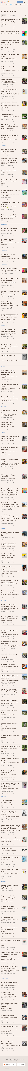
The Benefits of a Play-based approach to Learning (10, 437)
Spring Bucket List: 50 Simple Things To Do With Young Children (10, 954)
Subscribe (19, 2)
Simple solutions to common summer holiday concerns (10, 388)
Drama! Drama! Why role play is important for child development (10, 784)
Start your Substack (10, 1064)
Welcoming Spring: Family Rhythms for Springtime (9, 967)
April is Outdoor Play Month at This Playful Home (10, 23)
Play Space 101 (5, 993)
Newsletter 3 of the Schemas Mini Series (9, 909)
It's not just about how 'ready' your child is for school (9, 608)
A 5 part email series (6, 535)
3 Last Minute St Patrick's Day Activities (10, 203)
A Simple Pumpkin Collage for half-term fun (9, 302)
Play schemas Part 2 (7, 906)
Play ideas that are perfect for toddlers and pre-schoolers (8, 283)
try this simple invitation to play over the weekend (10, 117)
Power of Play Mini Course (9, 580)
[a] (24, 643)
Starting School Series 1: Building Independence (8, 544)
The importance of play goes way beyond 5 (9, 451)
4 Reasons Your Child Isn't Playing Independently (9, 159)
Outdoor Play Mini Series (9, 700)
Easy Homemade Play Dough (10, 31)
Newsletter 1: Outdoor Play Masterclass (8, 715)
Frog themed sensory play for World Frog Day (10, 191)
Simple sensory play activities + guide (7, 801)
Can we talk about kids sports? (8, 356)
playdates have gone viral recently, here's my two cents (9, 399)
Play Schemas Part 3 (7, 896)
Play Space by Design (8, 1015)
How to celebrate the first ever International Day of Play (8, 414)
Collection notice (14, 1060)
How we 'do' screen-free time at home (10, 460)
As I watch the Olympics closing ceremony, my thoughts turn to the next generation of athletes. (9, 359)
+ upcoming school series (7, 128)
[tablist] (8, 15)
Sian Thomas (12, 26)
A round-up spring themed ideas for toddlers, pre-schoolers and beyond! (10, 94)
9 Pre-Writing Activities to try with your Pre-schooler (9, 125)
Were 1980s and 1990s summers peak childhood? (9, 347)
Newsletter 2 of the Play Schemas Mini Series (9, 919)
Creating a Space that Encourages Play (8, 1042)
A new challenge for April (7, 151)
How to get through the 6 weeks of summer (9, 376)
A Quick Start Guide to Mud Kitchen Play (9, 136)
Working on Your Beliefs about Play (9, 642)
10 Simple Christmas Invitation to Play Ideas (8, 240)
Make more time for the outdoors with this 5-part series (9, 702)
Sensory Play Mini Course (9, 591)
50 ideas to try (4, 172)
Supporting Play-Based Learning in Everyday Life (9, 690)
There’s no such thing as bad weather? (10, 736)
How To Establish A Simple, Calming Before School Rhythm (9, 1004)
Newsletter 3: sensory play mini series (10, 830)
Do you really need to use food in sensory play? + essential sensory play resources (10, 826)
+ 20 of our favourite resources (9, 139)
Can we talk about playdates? (10, 397)
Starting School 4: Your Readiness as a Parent (8, 605)
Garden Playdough (7, 114)
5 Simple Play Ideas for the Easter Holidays (9, 90)
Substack (7, 1068)
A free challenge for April (7, 889)
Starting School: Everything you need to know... (10, 533)
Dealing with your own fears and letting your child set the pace (9, 727)
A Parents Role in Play (8, 664)
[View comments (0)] (8, 28)
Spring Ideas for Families (9, 171)
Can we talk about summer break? (9, 385)
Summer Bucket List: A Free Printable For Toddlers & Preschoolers (10, 677)
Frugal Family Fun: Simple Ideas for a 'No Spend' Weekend (9, 929)
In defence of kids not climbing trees (8, 255)
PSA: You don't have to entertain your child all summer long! (8, 372)
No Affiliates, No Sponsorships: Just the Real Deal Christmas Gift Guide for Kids (10, 516)
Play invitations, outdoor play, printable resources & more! (8, 81)
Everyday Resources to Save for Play (10, 55)
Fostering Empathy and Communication (7, 558)
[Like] (2, 86)
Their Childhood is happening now (7, 423)
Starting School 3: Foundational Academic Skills (8, 568)
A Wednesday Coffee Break (8, 426)
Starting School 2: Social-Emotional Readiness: (9, 554)
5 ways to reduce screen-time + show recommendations (10, 763)
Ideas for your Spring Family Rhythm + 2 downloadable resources (10, 958)
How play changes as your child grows (9, 775)
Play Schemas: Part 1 (7, 917)
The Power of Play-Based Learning (9, 631)
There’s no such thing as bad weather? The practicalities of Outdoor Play (10, 42)
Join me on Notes (6, 848)
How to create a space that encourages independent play (8, 995)
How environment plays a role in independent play (9, 1030)
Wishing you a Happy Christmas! (8, 475)
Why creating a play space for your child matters (9, 1018)
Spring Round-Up (6, 79)
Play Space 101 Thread (10, 982)
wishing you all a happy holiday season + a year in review (9, 231)
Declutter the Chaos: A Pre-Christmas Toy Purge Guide (9, 503)
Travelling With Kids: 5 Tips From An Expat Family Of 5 (10, 617)
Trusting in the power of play (8, 440)
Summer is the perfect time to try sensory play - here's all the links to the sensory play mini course (9, 593)
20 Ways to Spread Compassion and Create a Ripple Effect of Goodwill (10, 817)
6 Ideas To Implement (6, 1008)
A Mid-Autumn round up (9, 268)
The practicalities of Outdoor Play (9, 739)
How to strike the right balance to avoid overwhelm (9, 667)
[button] (2, 4)
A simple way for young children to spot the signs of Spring (10, 217)
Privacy (18, 1059)
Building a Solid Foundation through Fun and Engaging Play (10, 572)
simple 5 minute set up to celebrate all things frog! (10, 194)
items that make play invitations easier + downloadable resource (9, 59)
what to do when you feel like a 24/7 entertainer (10, 162)
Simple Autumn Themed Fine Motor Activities (10, 279)
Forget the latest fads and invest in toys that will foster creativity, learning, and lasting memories (9, 495)
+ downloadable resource (7, 933)
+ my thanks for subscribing (8, 478)
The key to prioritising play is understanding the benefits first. (9, 583)
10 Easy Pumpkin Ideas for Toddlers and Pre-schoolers (9, 315)
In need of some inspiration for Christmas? (9, 521)
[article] (14, 23)
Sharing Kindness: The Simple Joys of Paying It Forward (9, 813)
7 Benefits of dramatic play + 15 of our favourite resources (9, 789)
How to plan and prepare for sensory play (10, 858)
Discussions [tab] (12, 15)
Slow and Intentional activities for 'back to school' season (9, 333)
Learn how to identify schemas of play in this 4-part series (10, 840)
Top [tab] (7, 15)
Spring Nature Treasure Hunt (10, 180)
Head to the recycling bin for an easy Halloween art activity (10, 306)
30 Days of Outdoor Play (8, 149)
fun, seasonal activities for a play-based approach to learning (9, 318)
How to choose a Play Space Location (9, 1027)
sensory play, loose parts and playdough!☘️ (8, 207)
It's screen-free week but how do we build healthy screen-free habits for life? (10, 463)
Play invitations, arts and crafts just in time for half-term (10, 271)
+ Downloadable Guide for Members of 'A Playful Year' (10, 970)
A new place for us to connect (8, 850)
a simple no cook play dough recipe (10, 33)
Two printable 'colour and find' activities (8, 182)
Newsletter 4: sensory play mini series (10, 804)
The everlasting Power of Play (9, 411)
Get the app (21, 1064)
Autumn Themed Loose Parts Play (10, 292)
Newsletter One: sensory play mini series (9, 874)
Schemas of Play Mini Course (10, 838)
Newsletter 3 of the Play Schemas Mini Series (9, 898)
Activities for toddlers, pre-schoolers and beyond (10, 243)
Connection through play (9, 654)
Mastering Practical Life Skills (8, 546)
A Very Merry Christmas (9, 228)
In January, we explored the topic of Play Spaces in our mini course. (10, 984)
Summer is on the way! (6, 620)
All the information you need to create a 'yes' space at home (10, 1046)
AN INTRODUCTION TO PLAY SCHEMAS (10, 941)
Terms (22, 1059)
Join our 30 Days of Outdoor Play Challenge (9, 886)
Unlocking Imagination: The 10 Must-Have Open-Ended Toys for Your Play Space (10, 490)
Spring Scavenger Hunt (8, 215)
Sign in (25, 2)
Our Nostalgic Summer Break (10, 345)
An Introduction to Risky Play (9, 67)
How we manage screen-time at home (10, 759)
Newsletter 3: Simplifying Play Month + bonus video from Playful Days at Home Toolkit (10, 646)
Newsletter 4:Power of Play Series (9, 693)
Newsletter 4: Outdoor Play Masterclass (8, 750)
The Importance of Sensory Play (9, 870)
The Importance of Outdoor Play (9, 103)
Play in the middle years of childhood (9, 448)
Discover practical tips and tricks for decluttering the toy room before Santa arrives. (10, 507)
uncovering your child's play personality (8, 656)
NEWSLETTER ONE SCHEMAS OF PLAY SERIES (10, 944)
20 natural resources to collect (8, 294)
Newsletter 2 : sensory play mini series (9, 861)
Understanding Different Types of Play (9, 771)
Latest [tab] (3, 15)
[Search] (25, 15)
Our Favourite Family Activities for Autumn (8, 330)
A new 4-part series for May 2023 (9, 634)
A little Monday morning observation (10, 258)
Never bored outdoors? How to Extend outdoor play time (10, 20)
